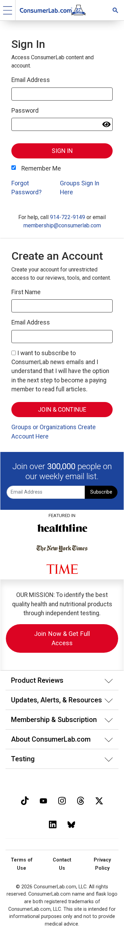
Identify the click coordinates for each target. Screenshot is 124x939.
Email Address (30, 79)
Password (25, 110)
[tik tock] (25, 800)
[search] (115, 10)
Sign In (62, 150)
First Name (26, 292)
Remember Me (41, 168)
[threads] (80, 800)
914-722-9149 (67, 217)
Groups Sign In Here (79, 188)
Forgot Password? (26, 188)
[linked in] (52, 824)
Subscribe (101, 492)
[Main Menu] (8, 10)
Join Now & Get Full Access (62, 638)
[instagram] (62, 800)
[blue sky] (71, 824)
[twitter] (99, 800)
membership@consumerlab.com (62, 225)
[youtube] (43, 800)
